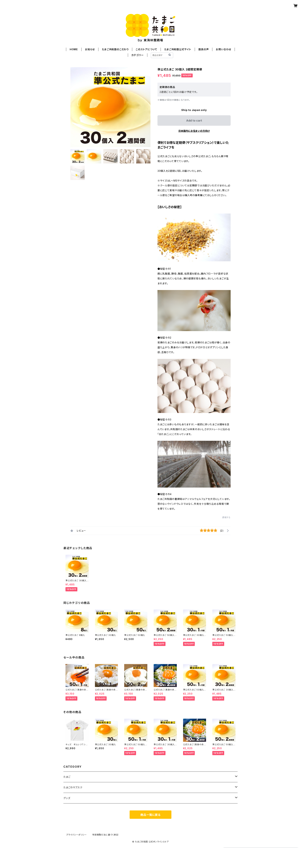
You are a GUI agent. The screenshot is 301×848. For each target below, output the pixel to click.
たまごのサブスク (72, 787)
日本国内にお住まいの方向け (194, 130)
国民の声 (203, 49)
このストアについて (146, 49)
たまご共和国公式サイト (177, 49)
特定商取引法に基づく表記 (105, 834)
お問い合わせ (223, 49)
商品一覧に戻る (150, 815)
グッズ (66, 798)
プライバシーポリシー (76, 834)
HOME (74, 49)
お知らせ (90, 49)
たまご (66, 776)
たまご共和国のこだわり (115, 49)
